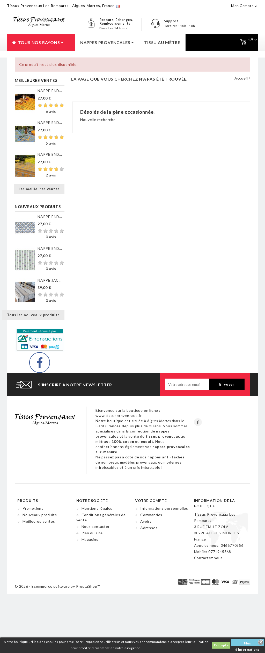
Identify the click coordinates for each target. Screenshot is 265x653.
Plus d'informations (247, 643)
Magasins (90, 539)
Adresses (148, 528)
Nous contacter (96, 526)
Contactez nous (208, 558)
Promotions (33, 508)
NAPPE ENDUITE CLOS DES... (51, 90)
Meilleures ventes (39, 521)
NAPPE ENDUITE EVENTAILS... (51, 216)
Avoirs (146, 521)
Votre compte (151, 500)
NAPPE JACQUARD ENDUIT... (51, 280)
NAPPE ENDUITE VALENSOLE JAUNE (51, 154)
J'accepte (221, 645)
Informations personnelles (164, 508)
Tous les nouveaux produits (33, 315)
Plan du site (92, 533)
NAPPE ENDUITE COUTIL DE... (51, 248)
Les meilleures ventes (39, 189)
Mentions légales (97, 508)
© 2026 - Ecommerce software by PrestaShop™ (57, 586)
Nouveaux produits (40, 515)
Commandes (151, 515)
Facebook (198, 422)
